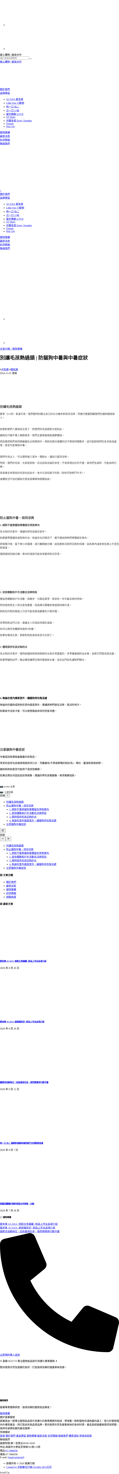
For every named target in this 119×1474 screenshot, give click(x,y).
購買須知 (74, 1435)
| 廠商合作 (16, 61)
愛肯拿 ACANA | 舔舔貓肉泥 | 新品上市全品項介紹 (22, 1022)
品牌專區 (5, 93)
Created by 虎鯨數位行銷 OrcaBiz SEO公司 (29, 1467)
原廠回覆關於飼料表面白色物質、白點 (17, 1204)
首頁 (2, 1435)
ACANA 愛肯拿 (14, 99)
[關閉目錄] (8, 839)
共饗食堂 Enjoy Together (19, 120)
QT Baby (10, 117)
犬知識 (5, 369)
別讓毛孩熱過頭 (15, 802)
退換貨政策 (85, 1435)
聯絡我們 (5, 143)
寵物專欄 (5, 132)
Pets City (10, 126)
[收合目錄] (7, 795)
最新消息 (5, 136)
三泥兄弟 (8, 792)
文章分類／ (6, 349)
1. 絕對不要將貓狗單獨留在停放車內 (29, 809)
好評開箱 (5, 140)
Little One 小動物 (15, 103)
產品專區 (21, 1435)
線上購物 (5, 61)
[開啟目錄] (3, 830)
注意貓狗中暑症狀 (16, 824)
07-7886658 (12, 1450)
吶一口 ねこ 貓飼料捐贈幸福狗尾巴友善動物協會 (21, 1143)
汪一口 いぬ (12, 110)
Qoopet (9, 123)
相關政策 (11, 897)
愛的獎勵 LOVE (15, 114)
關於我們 (5, 89)
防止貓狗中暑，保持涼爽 (19, 805)
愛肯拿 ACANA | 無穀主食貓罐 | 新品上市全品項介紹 (23, 961)
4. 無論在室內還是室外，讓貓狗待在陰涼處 (32, 820)
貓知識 (14, 369)
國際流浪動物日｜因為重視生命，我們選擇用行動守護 (24, 1082)
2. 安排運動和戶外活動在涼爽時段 (27, 813)
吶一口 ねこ (12, 106)
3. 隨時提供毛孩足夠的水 (23, 817)
